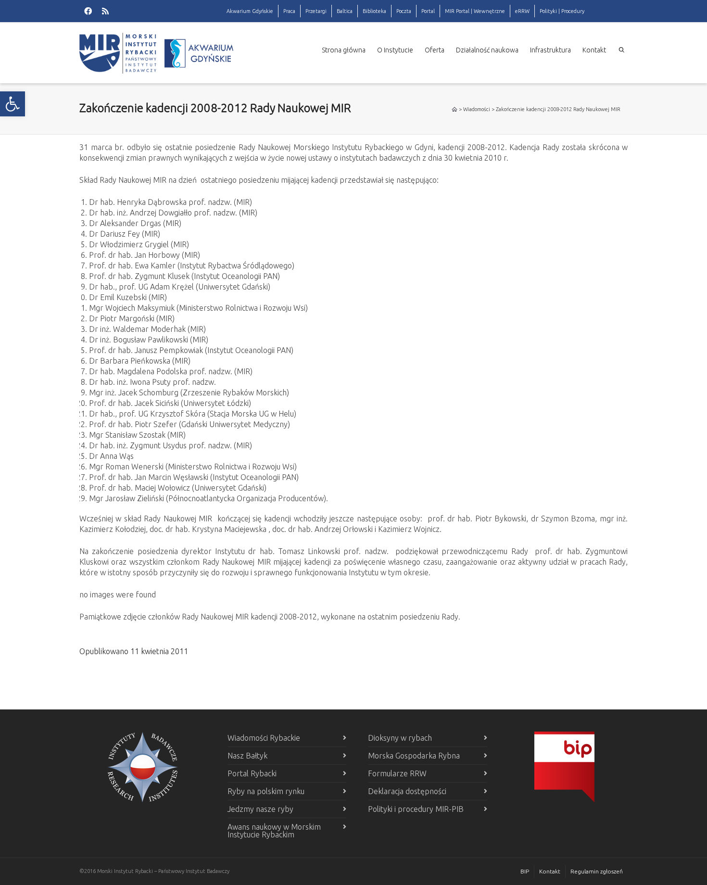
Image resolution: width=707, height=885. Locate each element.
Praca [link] (289, 11)
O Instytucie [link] (395, 50)
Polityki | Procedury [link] (562, 11)
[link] (12, 103)
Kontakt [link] (594, 50)
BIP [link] (524, 871)
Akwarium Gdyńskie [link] (250, 11)
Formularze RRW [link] (397, 773)
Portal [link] (428, 11)
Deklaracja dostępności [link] (407, 791)
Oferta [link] (434, 50)
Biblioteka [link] (374, 11)
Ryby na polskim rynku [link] (265, 791)
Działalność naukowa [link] (487, 50)
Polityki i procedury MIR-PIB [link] (416, 809)
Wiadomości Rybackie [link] (263, 737)
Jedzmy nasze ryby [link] (260, 809)
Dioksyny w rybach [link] (400, 737)
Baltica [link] (345, 11)
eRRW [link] (522, 11)
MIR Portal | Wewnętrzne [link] (475, 11)
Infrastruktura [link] (550, 50)
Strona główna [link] (344, 50)
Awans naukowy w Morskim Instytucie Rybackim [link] (274, 830)
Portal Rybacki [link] (252, 773)
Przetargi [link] (316, 11)
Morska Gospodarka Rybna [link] (414, 755)
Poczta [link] (403, 11)
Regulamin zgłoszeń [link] (596, 871)
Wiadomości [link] (476, 109)
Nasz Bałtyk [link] (247, 755)
